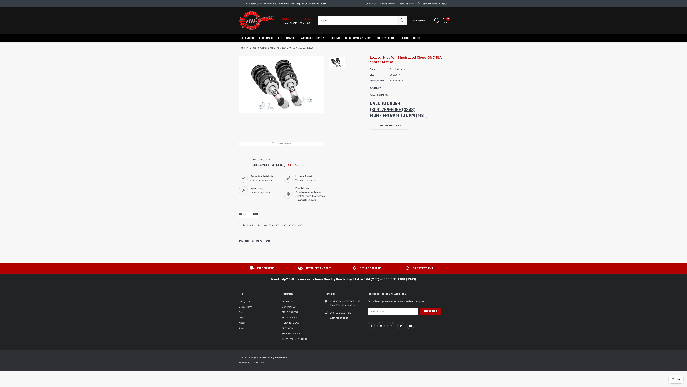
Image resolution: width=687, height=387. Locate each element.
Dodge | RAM (245, 307)
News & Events (387, 4)
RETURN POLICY (290, 323)
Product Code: (377, 80)
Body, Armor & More (358, 38)
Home (242, 48)
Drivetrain (266, 38)
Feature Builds (410, 38)
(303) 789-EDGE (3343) (392, 109)
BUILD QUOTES (290, 312)
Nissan (242, 323)
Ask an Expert (295, 165)
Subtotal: (374, 95)
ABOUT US (287, 301)
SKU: (372, 75)
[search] (402, 20)
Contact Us (371, 4)
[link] (371, 325)
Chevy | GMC (245, 301)
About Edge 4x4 (406, 4)
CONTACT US (289, 307)
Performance (286, 38)
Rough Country (397, 69)
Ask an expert (339, 318)
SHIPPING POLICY (291, 333)
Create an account (439, 4)
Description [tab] (248, 214)
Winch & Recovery (312, 38)
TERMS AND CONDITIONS (295, 339)
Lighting (334, 38)
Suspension (246, 38)
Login (424, 4)
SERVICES (287, 328)
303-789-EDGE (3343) (296, 18)
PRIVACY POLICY (290, 317)
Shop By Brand (386, 38)
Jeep (241, 317)
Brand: (373, 69)
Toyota (242, 328)
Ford (241, 312)
